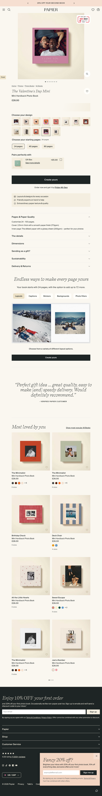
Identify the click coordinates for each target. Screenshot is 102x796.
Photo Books (29, 86)
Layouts (18, 296)
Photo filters (81, 296)
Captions (33, 296)
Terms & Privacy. (90, 778)
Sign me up (88, 772)
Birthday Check (19, 535)
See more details (33, 163)
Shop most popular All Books (78, 428)
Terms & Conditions (33, 717)
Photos (20, 86)
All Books (39, 86)
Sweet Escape (58, 597)
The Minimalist (18, 473)
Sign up (93, 711)
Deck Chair (57, 535)
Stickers (47, 296)
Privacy (21, 784)
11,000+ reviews (18, 757)
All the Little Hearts (20, 597)
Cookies (39, 784)
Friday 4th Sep (61, 187)
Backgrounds (63, 296)
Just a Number (58, 660)
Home (14, 86)
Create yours (51, 180)
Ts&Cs (30, 784)
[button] (97, 756)
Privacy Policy (46, 717)
